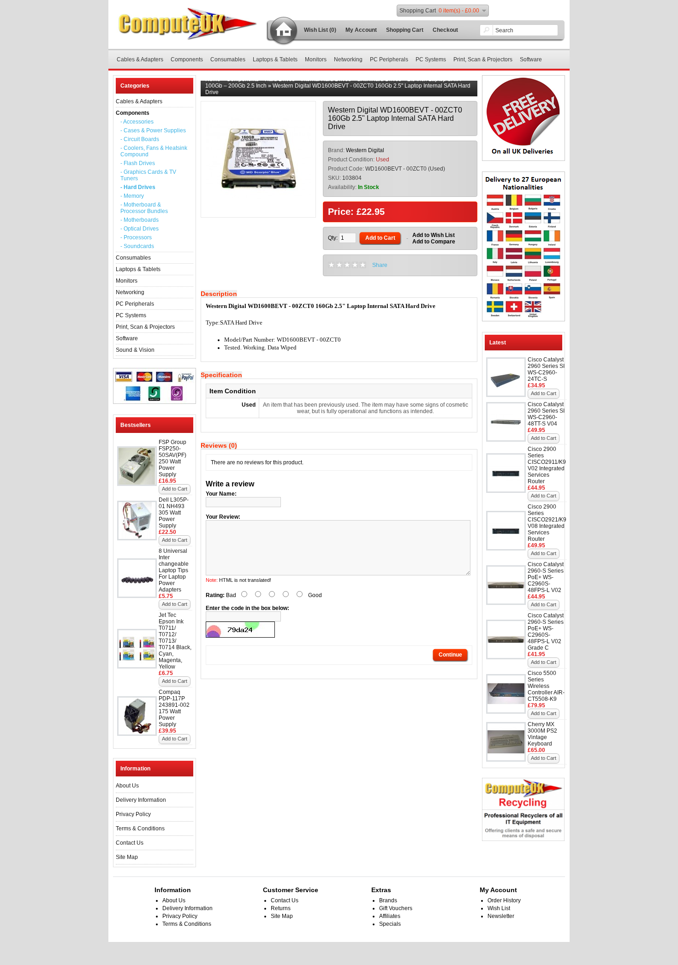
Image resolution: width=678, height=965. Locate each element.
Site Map (127, 857)
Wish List (499, 908)
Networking (348, 59)
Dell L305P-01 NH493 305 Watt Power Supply (174, 513)
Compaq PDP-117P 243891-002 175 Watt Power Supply (174, 708)
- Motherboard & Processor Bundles (144, 207)
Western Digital (365, 150)
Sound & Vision (135, 350)
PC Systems (431, 59)
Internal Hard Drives (326, 79)
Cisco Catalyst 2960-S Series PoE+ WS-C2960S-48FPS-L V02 (546, 577)
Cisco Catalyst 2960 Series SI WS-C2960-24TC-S (546, 369)
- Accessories (137, 121)
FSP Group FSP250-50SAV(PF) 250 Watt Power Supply (172, 458)
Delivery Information (141, 800)
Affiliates (389, 916)
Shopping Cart (404, 30)
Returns (281, 908)
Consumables (227, 59)
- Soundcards (137, 246)
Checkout (445, 30)
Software (531, 59)
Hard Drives (280, 79)
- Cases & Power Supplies (153, 130)
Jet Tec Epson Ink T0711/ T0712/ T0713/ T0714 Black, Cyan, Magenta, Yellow (175, 641)
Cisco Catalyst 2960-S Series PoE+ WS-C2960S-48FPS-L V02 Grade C (546, 631)
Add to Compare (433, 241)
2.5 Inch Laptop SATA (433, 79)
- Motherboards (139, 220)
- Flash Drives (137, 163)
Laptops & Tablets (275, 59)
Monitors (316, 59)
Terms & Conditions (140, 828)
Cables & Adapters (140, 59)
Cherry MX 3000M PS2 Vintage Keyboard (542, 734)
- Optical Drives (139, 228)
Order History (504, 900)
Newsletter (501, 916)
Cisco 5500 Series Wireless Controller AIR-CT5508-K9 (546, 686)
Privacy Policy (133, 814)
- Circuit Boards (139, 139)
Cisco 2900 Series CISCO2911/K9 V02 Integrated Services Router (547, 465)
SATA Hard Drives (379, 79)
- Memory (132, 196)
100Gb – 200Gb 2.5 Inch (236, 86)
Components (187, 59)
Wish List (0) (320, 30)
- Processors (136, 237)
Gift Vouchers (395, 908)
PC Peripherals (389, 59)
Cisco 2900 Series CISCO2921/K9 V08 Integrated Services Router (547, 522)
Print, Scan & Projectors (482, 59)
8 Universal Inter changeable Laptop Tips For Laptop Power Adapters (174, 570)
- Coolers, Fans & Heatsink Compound (153, 151)
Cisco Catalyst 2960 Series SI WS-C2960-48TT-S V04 (546, 414)
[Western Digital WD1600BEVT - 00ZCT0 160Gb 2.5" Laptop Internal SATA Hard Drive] (258, 209)
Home (212, 79)
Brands (388, 900)
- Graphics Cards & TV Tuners (148, 175)
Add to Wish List (433, 235)
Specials (390, 924)
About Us (127, 785)
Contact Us (129, 843)
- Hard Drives (137, 187)
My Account (361, 30)
